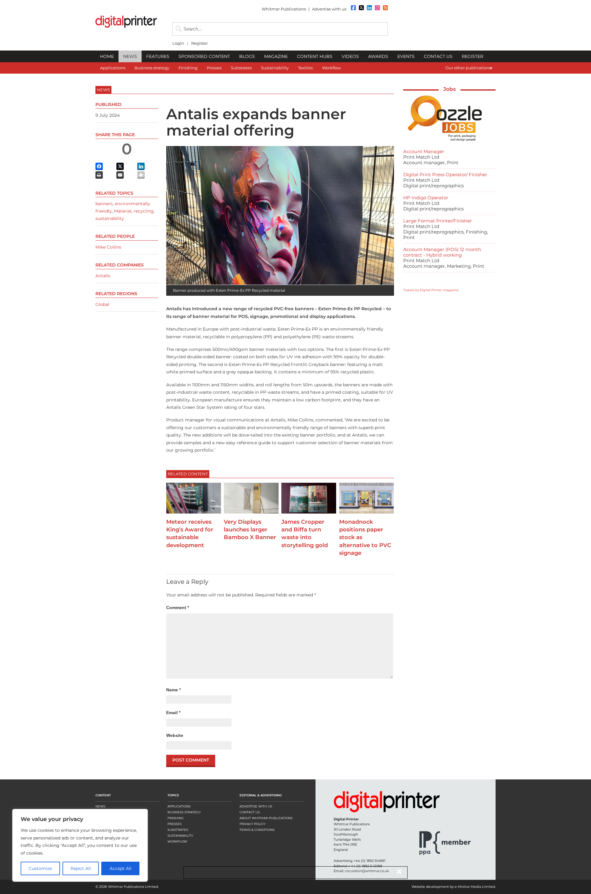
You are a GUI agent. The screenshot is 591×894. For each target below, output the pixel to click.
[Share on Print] (99, 175)
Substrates (177, 830)
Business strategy (184, 812)
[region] (80, 845)
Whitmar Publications (284, 8)
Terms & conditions (257, 830)
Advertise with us (329, 8)
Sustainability (180, 836)
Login (178, 43)
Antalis (102, 275)
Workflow (177, 841)
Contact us (249, 812)
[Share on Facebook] (99, 166)
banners (104, 203)
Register (199, 43)
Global (102, 304)
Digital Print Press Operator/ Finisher (445, 174)
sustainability (109, 218)
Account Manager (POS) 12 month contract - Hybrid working (442, 252)
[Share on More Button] (141, 175)
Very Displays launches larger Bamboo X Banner (250, 529)
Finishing (175, 818)
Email (173, 712)
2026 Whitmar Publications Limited (128, 886)
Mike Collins (108, 247)
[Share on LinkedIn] (141, 166)
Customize (40, 868)
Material (122, 211)
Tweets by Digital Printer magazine (431, 290)
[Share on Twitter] (120, 166)
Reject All (80, 868)
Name (173, 689)
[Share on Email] (120, 175)
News (100, 806)
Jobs (449, 89)
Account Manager (423, 151)
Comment (177, 607)
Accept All (120, 868)
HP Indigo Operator (425, 198)
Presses (174, 824)
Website (174, 735)
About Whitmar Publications (265, 818)
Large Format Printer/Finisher (437, 221)
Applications (179, 806)
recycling (144, 211)
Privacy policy (252, 824)
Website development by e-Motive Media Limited (453, 886)
